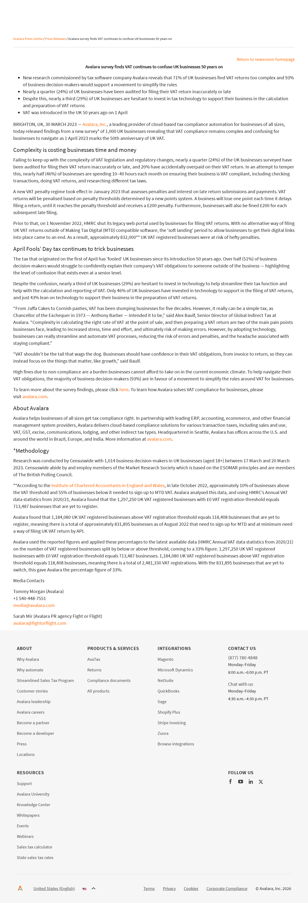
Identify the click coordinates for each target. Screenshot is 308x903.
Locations (26, 754)
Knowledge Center (33, 804)
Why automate (30, 670)
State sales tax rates (35, 857)
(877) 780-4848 (242, 658)
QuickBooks (169, 691)
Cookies (191, 888)
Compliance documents (109, 680)
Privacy (169, 888)
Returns (94, 670)
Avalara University (33, 794)
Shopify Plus (169, 712)
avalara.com (34, 396)
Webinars (25, 836)
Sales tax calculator (34, 847)
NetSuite (165, 680)
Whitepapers (28, 815)
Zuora (163, 733)
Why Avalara (28, 659)
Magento (165, 659)
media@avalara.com (34, 605)
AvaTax (93, 659)
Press (22, 744)
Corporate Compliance (226, 888)
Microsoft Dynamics (175, 670)
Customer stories (32, 691)
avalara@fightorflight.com (39, 623)
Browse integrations (176, 744)
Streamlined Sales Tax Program (45, 680)
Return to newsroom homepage (266, 59)
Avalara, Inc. (95, 124)
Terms (149, 888)
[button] (64, 888)
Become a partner (33, 722)
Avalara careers (31, 712)
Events (23, 826)
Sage (162, 701)
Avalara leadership (34, 701)
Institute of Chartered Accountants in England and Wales (108, 485)
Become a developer (35, 733)
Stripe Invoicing (172, 722)
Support (24, 783)
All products (98, 691)
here (123, 389)
